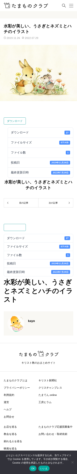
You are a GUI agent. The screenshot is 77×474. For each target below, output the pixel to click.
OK (33, 468)
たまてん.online (47, 394)
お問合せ (9, 416)
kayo (31, 321)
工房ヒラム (45, 402)
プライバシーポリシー (17, 387)
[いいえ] (72, 462)
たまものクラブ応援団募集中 (55, 426)
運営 (6, 402)
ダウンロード (15, 120)
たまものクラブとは (15, 380)
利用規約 (9, 394)
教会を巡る (10, 433)
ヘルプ (8, 409)
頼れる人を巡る (13, 441)
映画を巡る (10, 448)
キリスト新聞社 (47, 380)
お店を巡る (10, 426)
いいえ (44, 468)
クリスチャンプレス (50, 387)
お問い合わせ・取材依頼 (52, 433)
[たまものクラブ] (26, 5)
